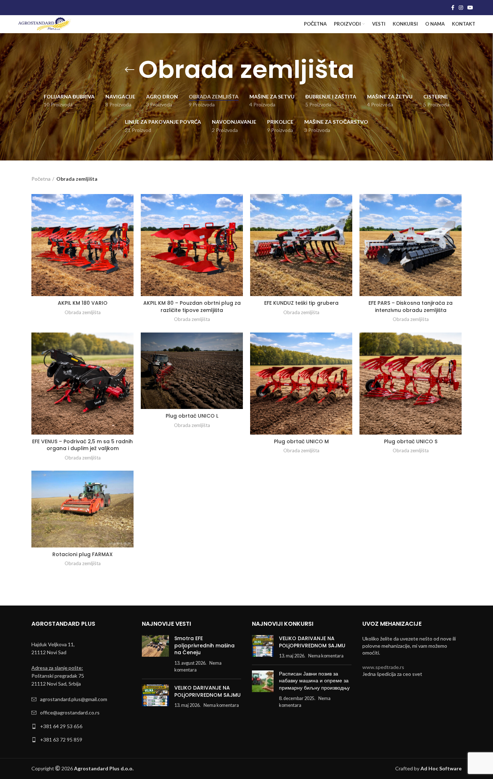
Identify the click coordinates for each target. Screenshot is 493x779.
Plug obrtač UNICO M (301, 441)
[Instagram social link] (461, 7)
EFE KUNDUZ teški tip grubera (301, 303)
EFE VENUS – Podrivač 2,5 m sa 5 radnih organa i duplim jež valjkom (82, 445)
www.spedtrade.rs (383, 667)
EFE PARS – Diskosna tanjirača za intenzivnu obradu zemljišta (410, 306)
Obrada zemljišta (83, 312)
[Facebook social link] (453, 7)
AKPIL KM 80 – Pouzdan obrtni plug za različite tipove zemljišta (192, 306)
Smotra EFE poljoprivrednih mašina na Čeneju (204, 645)
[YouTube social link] (470, 7)
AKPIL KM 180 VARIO (83, 303)
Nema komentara (221, 705)
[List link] (81, 699)
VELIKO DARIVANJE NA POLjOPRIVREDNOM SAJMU (207, 691)
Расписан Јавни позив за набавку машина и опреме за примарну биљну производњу (314, 680)
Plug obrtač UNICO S (410, 441)
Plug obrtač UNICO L (192, 415)
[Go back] (130, 69)
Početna (41, 179)
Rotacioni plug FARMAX (82, 554)
